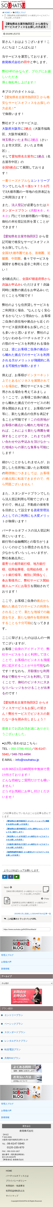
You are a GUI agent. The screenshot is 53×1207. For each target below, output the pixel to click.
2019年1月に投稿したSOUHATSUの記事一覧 (32, 914)
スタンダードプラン (15, 1032)
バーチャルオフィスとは (17, 1176)
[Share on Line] (16, 877)
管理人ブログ (20, 12)
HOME (7, 12)
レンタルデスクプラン (16, 1041)
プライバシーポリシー (16, 1181)
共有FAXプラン (12, 1058)
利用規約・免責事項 (15, 1186)
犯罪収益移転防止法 (15, 1191)
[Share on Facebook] (11, 877)
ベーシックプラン (14, 1023)
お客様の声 (6, 962)
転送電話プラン (13, 1049)
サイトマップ (12, 1196)
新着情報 (5, 969)
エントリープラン (14, 1015)
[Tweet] (5, 877)
